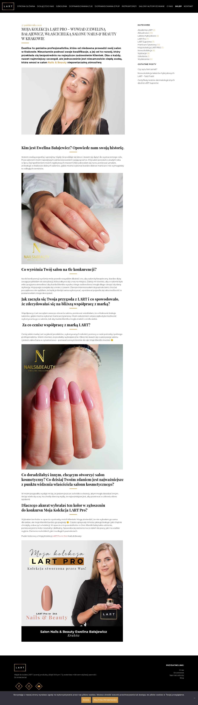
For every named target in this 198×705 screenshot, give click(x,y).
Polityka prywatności (105, 700)
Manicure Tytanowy (149, 44)
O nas (170, 6)
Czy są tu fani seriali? (147, 69)
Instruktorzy (129, 6)
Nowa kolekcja (146, 50)
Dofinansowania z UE (81, 6)
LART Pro (143, 39)
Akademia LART (146, 30)
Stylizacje (144, 53)
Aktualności (145, 33)
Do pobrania (179, 673)
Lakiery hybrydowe (148, 36)
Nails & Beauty (57, 62)
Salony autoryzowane (152, 6)
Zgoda (86, 700)
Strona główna (26, 6)
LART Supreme (146, 42)
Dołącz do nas (45, 6)
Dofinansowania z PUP (107, 6)
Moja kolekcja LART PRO (151, 47)
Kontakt (188, 6)
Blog (182, 678)
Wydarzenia (145, 59)
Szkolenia (61, 6)
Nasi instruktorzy (177, 675)
